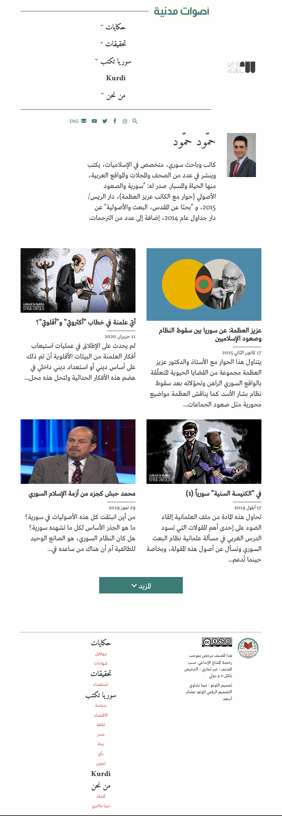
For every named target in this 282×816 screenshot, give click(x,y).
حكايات (115, 27)
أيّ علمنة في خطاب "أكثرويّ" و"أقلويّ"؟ (85, 321)
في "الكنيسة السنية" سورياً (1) (223, 492)
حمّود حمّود (194, 142)
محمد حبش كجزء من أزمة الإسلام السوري (82, 492)
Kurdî (116, 78)
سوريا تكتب (115, 61)
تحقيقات (115, 44)
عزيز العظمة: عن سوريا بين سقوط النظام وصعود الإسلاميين (210, 333)
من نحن (116, 95)
